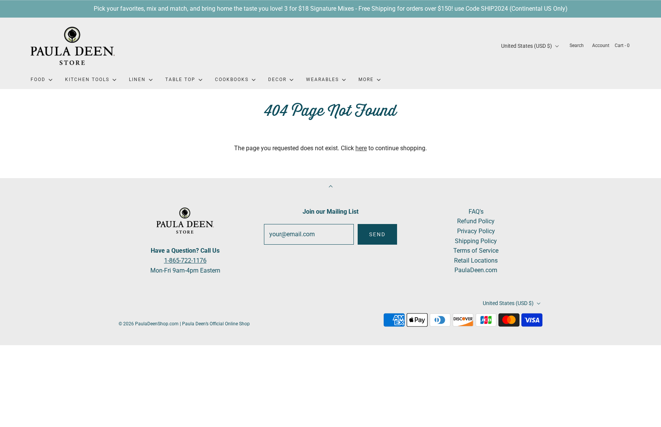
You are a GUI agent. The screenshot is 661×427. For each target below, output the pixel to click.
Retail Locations (476, 260)
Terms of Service (475, 250)
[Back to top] (331, 187)
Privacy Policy (476, 231)
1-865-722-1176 (185, 260)
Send (377, 234)
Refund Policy (476, 221)
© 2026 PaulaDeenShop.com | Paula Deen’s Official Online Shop (184, 323)
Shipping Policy (476, 241)
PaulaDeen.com (475, 270)
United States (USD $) (527, 46)
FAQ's (476, 211)
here (361, 148)
